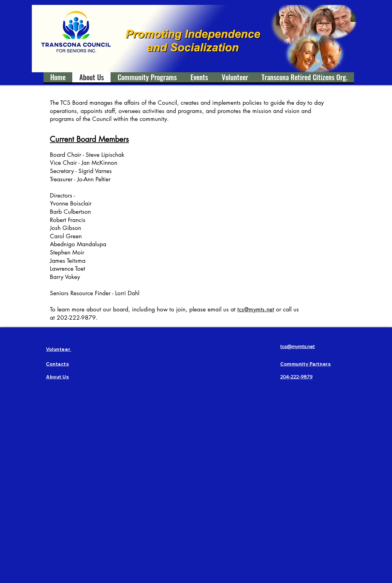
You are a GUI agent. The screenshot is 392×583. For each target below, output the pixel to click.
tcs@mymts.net (255, 309)
